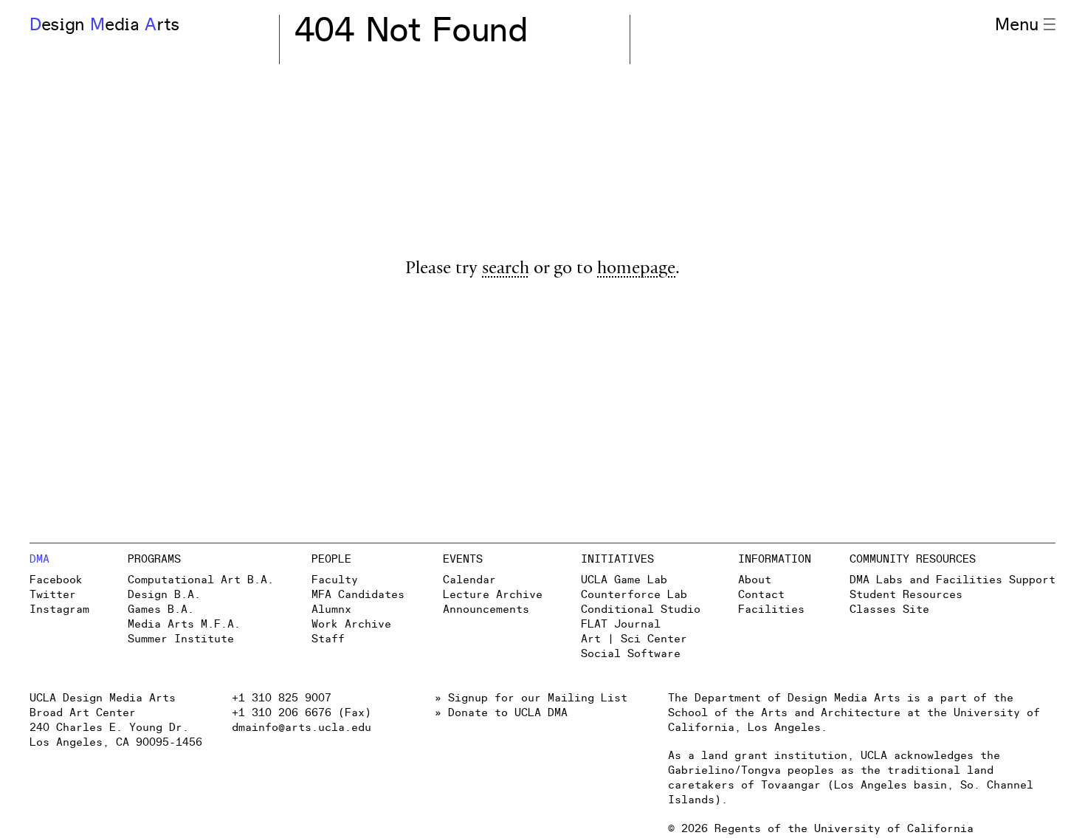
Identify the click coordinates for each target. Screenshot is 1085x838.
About (754, 579)
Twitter (53, 594)
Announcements (486, 609)
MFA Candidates (357, 594)
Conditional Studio (640, 609)
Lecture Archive (492, 594)
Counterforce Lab (634, 594)
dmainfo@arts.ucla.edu (301, 727)
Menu (1016, 25)
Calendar (469, 579)
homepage (636, 270)
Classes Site (889, 609)
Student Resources (906, 594)
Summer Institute (181, 639)
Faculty (334, 579)
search (505, 270)
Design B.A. (164, 594)
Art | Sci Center (634, 639)
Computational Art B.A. (201, 579)
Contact (761, 594)
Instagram (59, 609)
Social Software (631, 653)
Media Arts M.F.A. (184, 624)
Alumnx (331, 609)
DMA (39, 559)
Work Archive (351, 624)
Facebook (56, 579)
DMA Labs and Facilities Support (952, 579)
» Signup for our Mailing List (531, 698)
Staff (328, 639)
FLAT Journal (621, 624)
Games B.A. (161, 609)
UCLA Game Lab (624, 579)
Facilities (771, 609)
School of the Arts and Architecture (784, 712)
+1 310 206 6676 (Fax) (301, 712)
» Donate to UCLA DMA (501, 712)
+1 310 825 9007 (281, 698)
